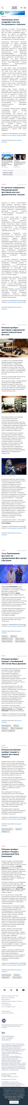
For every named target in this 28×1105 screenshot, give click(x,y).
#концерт (4, 636)
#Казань (16, 725)
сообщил (11, 591)
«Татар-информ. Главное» (14, 135)
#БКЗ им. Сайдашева (16, 728)
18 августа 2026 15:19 (22, 656)
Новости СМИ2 (8, 172)
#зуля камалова (6, 975)
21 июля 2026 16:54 (22, 846)
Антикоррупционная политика (9, 1079)
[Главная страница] (15, 7)
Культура (3, 324)
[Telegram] (11, 990)
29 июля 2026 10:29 (22, 745)
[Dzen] (17, 990)
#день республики (7, 641)
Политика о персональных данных (10, 1076)
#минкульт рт (5, 831)
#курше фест (5, 977)
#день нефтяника (20, 641)
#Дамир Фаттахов (7, 638)
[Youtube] (23, 990)
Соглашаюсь (14, 1102)
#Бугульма (13, 636)
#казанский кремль (7, 829)
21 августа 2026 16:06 (21, 324)
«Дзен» (19, 140)
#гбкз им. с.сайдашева (8, 730)
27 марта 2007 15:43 (22, 16)
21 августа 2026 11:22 (21, 550)
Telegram (4, 142)
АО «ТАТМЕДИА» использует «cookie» (10, 1082)
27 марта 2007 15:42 (22, 184)
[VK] (4, 990)
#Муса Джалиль (6, 725)
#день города (19, 638)
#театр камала (17, 977)
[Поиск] (2, 8)
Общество (4, 16)
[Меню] (25, 8)
